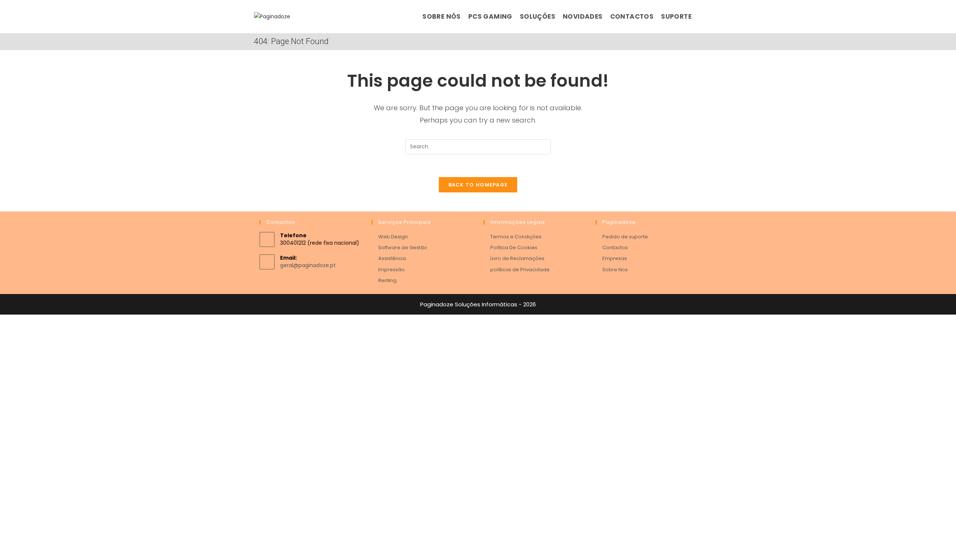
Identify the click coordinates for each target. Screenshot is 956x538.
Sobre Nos (615, 269)
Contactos (615, 247)
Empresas (614, 258)
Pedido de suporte (625, 236)
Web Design (393, 236)
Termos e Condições (515, 236)
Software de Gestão (402, 247)
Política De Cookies (513, 247)
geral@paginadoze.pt (308, 265)
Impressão (391, 269)
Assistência (392, 258)
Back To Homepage (478, 184)
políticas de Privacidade (520, 269)
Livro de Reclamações (517, 258)
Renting (387, 280)
